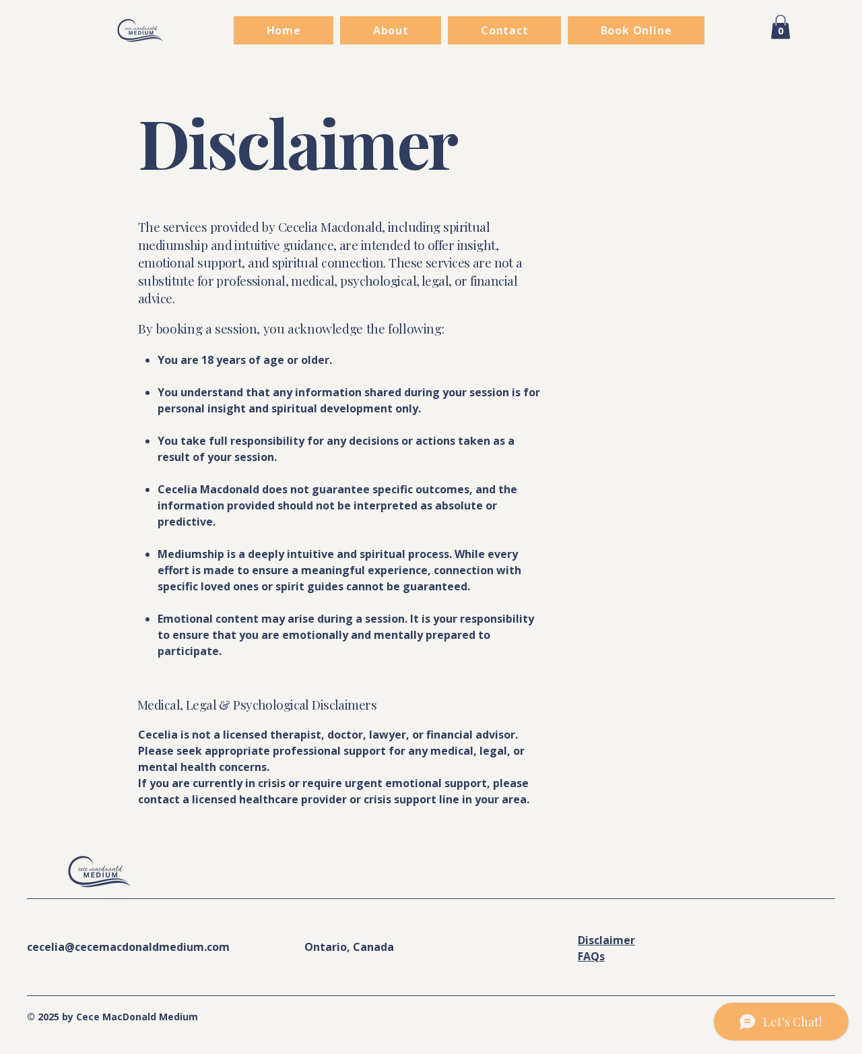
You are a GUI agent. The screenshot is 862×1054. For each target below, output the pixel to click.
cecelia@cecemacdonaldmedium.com (128, 946)
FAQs (591, 956)
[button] (780, 27)
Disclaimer (606, 940)
